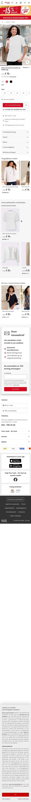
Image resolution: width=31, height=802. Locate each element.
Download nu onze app (15, 457)
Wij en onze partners (8, 712)
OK (15, 794)
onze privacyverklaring (15, 784)
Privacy (23, 504)
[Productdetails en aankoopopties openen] (17, 230)
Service (4, 436)
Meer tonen (16, 385)
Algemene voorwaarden (12, 504)
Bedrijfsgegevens (21, 508)
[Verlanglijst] (25, 2)
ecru (2, 85)
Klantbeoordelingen (9, 152)
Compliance (21, 512)
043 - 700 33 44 (8, 425)
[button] (2, 2)
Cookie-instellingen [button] (15, 516)
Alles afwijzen (6, 799)
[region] (15, 753)
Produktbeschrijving (9, 132)
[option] (2, 81)
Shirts (8, 22)
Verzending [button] (13, 76)
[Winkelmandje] (29, 2)
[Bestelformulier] (21, 2)
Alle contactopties (11, 411)
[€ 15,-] (10, 173)
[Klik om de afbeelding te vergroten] (27, 62)
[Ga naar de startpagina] (7, 2)
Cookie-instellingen (23, 799)
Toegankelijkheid (9, 508)
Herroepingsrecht (11, 512)
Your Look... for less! (9, 431)
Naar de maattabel (8, 99)
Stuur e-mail (9, 405)
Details (5, 137)
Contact (4, 400)
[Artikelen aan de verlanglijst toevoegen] (26, 105)
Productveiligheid (8, 147)
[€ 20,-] (10, 254)
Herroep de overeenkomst (15, 499)
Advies (3, 442)
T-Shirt (13, 22)
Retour (5, 142)
